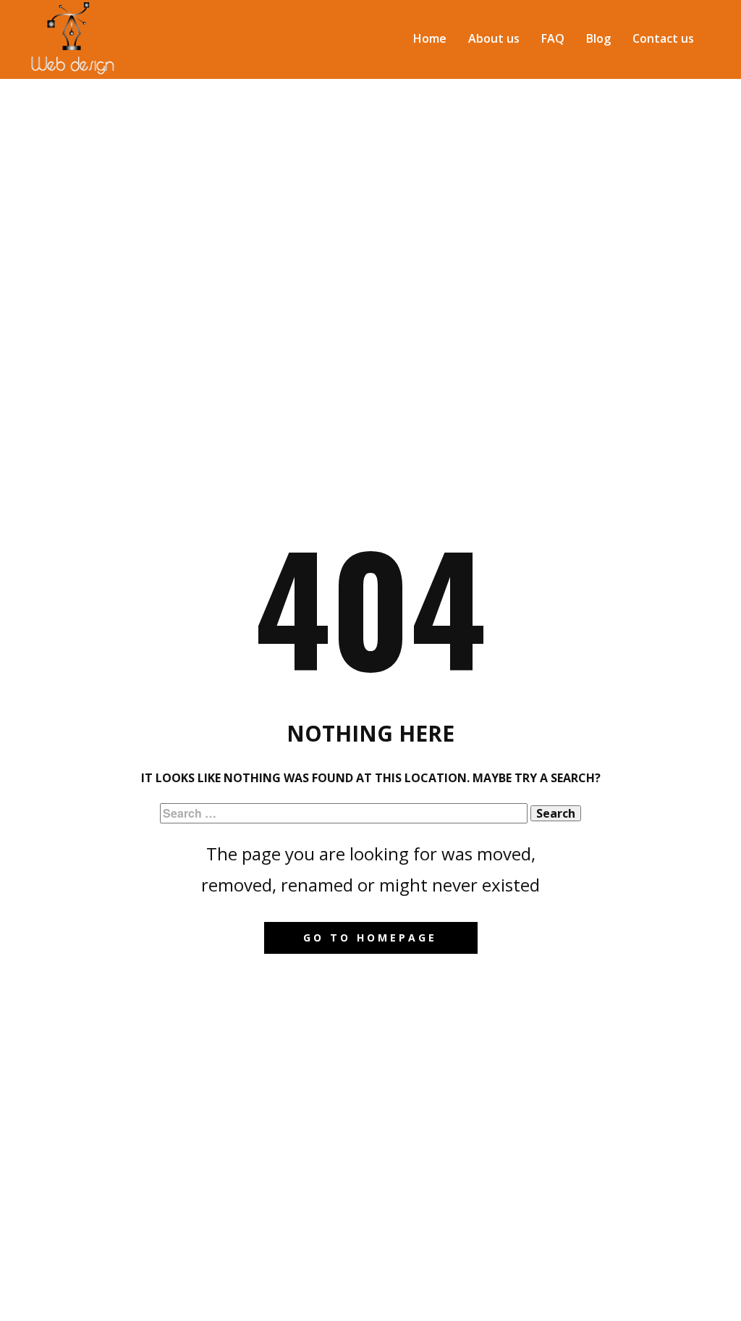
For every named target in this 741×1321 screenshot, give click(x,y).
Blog (598, 38)
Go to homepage (370, 937)
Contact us (663, 38)
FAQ (552, 38)
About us (494, 38)
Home (429, 38)
